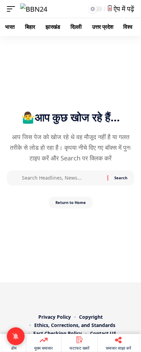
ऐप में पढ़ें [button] (123, 8)
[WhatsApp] (94, 297)
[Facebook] (46, 297)
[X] (56, 297)
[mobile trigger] (12, 9)
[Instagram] (75, 297)
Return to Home (70, 202)
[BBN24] (33, 9)
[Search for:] (62, 177)
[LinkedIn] (84, 297)
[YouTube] (65, 297)
